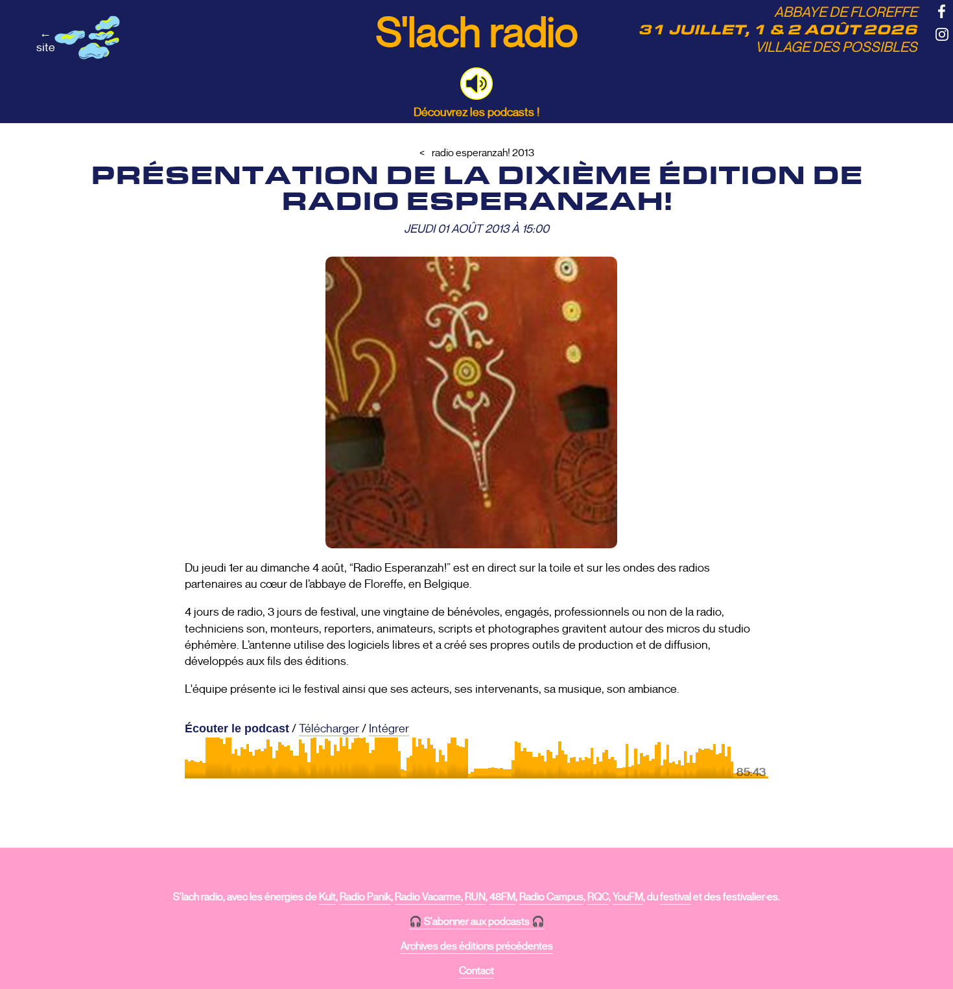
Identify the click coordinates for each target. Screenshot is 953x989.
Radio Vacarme (428, 896)
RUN (475, 896)
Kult (327, 896)
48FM (502, 896)
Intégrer (389, 728)
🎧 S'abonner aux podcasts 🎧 (477, 921)
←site (45, 40)
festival (675, 896)
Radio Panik (365, 896)
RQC (598, 896)
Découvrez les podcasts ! (476, 112)
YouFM (628, 896)
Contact (476, 970)
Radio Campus (551, 896)
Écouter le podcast (237, 728)
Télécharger (329, 728)
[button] (476, 83)
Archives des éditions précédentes (477, 946)
